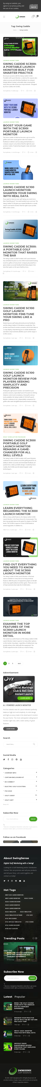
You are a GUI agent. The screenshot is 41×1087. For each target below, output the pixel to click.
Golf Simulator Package (14, 437)
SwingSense (6, 90)
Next (19, 663)
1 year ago (14, 338)
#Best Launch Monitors (12, 898)
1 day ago (17, 1024)
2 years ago (13, 529)
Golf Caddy (21, 795)
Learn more (34, 5)
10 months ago (15, 271)
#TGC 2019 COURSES (11, 918)
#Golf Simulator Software (13, 915)
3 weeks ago (14, 90)
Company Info (21, 773)
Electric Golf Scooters (21, 786)
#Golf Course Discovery (12, 901)
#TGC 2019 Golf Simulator (13, 922)
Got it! (33, 7)
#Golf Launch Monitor (12, 905)
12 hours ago (10, 959)
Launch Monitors (11, 60)
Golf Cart (21, 800)
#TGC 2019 (29, 915)
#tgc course (30, 922)
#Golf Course (28, 898)
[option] (20, 953)
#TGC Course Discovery (12, 925)
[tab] (8, 996)
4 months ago (15, 152)
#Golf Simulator (10, 912)
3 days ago (17, 1052)
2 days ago (17, 1035)
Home (15, 30)
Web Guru (6, 529)
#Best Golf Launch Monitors (14, 895)
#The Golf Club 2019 (11, 928)
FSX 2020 (21, 791)
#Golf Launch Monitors (12, 908)
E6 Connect (21, 782)
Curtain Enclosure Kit (21, 777)
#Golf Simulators (25, 912)
